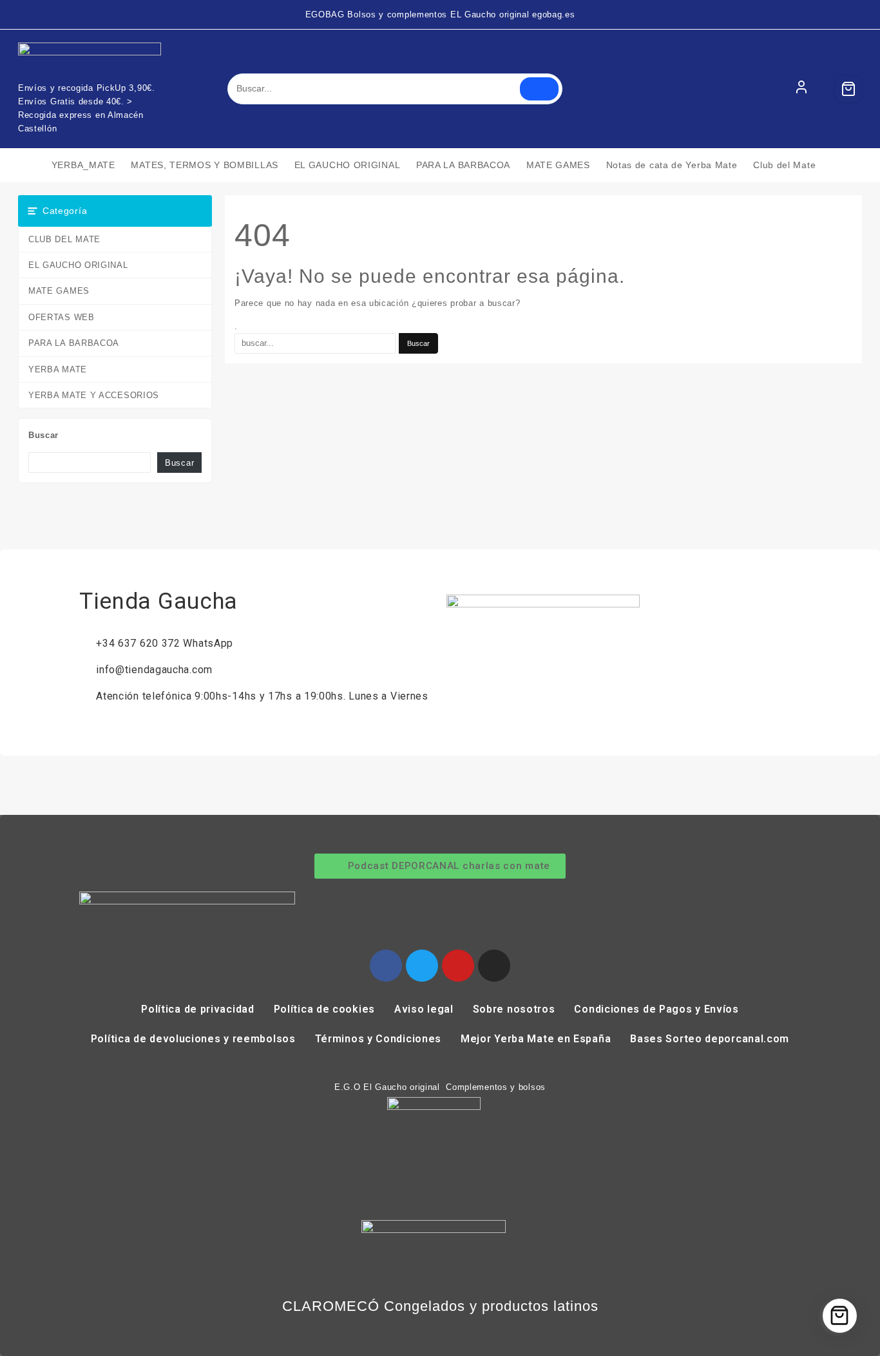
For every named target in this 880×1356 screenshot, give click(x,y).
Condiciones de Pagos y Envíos (656, 1009)
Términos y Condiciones (378, 1039)
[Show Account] (801, 89)
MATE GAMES (59, 291)
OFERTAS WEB (61, 317)
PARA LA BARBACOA (73, 343)
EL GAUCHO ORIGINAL (78, 265)
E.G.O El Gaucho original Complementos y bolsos (440, 1087)
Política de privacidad (197, 1009)
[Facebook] (386, 966)
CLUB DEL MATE (64, 239)
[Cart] (848, 89)
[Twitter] (422, 966)
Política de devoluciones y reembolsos (193, 1039)
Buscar (43, 435)
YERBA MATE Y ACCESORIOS (93, 395)
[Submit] (539, 88)
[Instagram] (494, 966)
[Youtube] (458, 966)
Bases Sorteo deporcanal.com (709, 1039)
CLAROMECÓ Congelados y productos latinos (440, 1306)
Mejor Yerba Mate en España (536, 1039)
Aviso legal (424, 1009)
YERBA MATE (57, 369)
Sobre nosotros (514, 1009)
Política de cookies (324, 1009)
